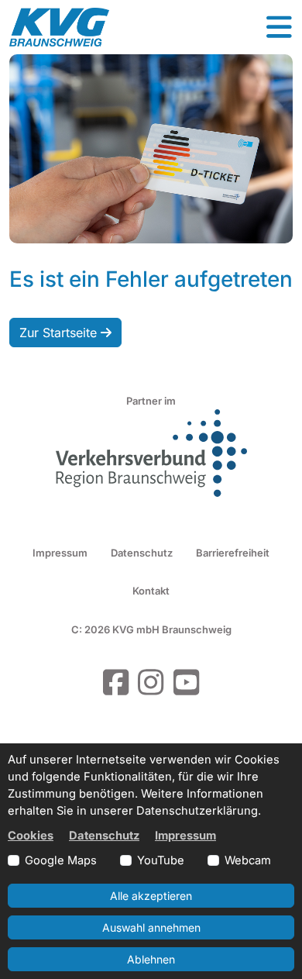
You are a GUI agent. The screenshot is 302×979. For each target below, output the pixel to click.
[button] (278, 27)
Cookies (30, 836)
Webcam (248, 860)
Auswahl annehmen (151, 927)
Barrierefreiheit (232, 552)
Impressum (60, 552)
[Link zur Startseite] (59, 27)
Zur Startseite (60, 332)
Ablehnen (151, 959)
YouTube (160, 860)
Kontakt (151, 590)
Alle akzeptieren (151, 895)
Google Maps (61, 860)
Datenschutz (142, 552)
